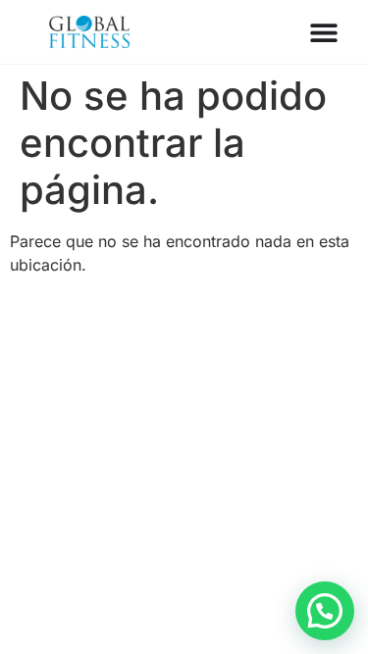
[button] (324, 610)
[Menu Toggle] (324, 32)
